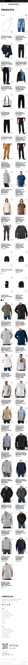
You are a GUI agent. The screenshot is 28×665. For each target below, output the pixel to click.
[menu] (2, 4)
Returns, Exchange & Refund (8, 630)
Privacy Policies (5, 634)
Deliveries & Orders (6, 633)
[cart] (26, 4)
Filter (4, 15)
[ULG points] (23, 4)
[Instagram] (5, 604)
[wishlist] (21, 4)
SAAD (2, 35)
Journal (3, 620)
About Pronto (5, 610)
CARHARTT (17, 135)
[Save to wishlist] (11, 18)
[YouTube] (9, 604)
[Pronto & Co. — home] (14, 4)
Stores (3, 618)
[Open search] (5, 4)
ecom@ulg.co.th (5, 653)
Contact (4, 622)
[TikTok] (7, 604)
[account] (24, 4)
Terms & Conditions (6, 637)
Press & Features (5, 616)
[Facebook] (3, 604)
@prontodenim (12, 648)
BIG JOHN (17, 35)
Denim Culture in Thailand (7, 614)
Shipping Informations (6, 628)
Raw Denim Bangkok (6, 612)
